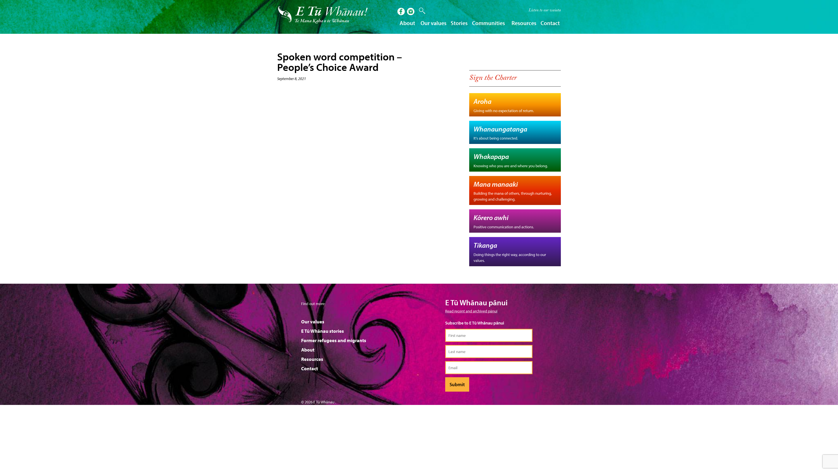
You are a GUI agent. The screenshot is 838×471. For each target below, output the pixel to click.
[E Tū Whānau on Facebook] (401, 12)
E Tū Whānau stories (322, 331)
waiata (545, 10)
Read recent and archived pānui (471, 311)
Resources (312, 359)
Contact (550, 23)
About (307, 350)
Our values (312, 322)
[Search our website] (420, 11)
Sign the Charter (493, 78)
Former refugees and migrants (333, 340)
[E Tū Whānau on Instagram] (411, 12)
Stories (459, 23)
